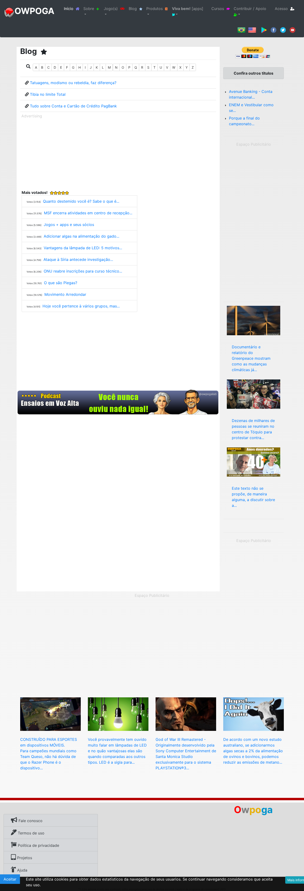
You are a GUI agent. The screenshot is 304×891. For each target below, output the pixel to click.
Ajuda (21, 870)
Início (72, 8)
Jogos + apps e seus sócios (69, 224)
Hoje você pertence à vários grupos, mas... (81, 306)
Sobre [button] (88, 8)
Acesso (281, 8)
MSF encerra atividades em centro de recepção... (88, 213)
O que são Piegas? (60, 282)
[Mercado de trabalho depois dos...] (253, 461)
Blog (133, 8)
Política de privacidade (38, 845)
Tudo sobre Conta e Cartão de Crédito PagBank (73, 106)
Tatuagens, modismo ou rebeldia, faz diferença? (73, 82)
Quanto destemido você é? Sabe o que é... (81, 201)
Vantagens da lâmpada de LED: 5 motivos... (83, 247)
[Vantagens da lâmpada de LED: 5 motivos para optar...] (118, 713)
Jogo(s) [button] (111, 8)
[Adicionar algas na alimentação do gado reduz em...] (253, 713)
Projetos (24, 857)
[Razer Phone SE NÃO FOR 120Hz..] (50, 713)
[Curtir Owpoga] (273, 29)
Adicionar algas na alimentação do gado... (81, 236)
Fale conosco (30, 820)
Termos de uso (30, 833)
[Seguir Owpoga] (283, 29)
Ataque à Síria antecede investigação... (78, 259)
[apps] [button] (187, 8)
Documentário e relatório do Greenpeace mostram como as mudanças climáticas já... (251, 358)
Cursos (217, 8)
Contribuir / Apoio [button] (250, 8)
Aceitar (10, 879)
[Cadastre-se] (118, 402)
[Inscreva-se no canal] (292, 29)
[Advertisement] (118, 153)
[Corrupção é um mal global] (253, 393)
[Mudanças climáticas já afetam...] (253, 320)
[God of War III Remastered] (186, 713)
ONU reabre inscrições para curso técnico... (83, 271)
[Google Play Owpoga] (264, 29)
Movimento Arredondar (65, 294)
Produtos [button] (154, 8)
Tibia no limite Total (48, 94)
